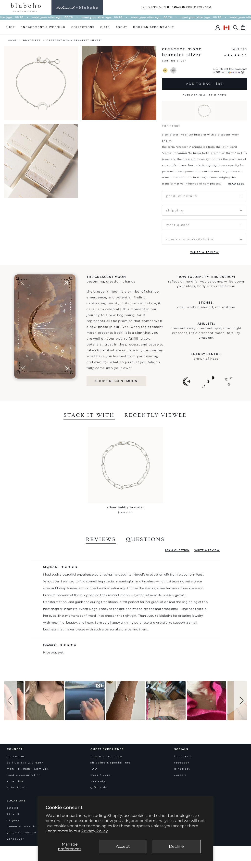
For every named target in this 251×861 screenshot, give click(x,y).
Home (12, 40)
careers (180, 775)
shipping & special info (110, 762)
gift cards (98, 787)
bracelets (31, 40)
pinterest (182, 768)
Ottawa (12, 807)
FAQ (93, 768)
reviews (101, 540)
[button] (10, 700)
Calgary (13, 820)
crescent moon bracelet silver (74, 40)
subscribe (15, 781)
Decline (176, 846)
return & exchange (106, 756)
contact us (16, 756)
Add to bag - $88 (204, 84)
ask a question (177, 550)
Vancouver (15, 838)
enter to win (17, 787)
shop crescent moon (116, 381)
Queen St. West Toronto (26, 826)
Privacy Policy (94, 831)
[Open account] (218, 27)
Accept (123, 846)
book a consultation (24, 775)
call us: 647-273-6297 (25, 762)
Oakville (13, 813)
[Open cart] (243, 27)
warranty (97, 781)
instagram (183, 756)
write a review (204, 252)
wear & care (100, 775)
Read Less (236, 183)
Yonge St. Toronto (21, 832)
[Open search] (235, 27)
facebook (181, 762)
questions (145, 540)
